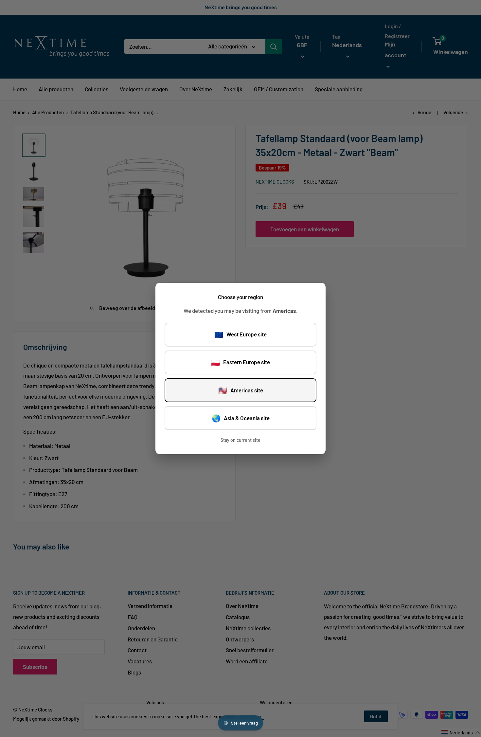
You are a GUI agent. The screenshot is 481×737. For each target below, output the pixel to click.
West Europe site (240, 334)
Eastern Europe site (240, 362)
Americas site (240, 390)
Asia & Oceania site (241, 418)
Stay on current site (240, 440)
